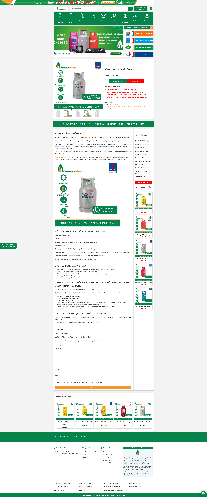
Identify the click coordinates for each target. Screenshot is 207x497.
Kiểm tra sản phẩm (106, 463)
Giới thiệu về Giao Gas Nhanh (89, 451)
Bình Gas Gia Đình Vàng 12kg (65, 422)
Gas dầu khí (110, 106)
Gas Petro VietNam (117, 106)
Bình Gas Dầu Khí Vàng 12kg (84, 422)
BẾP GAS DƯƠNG (93, 20)
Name (57, 369)
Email (57, 375)
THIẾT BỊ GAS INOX (147, 20)
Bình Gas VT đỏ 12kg (104, 422)
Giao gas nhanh (114, 108)
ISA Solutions (122, 495)
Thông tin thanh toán (107, 457)
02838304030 (101, 159)
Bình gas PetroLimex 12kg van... (143, 306)
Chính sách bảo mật (107, 451)
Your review (58, 348)
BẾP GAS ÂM (103, 20)
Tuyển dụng (84, 454)
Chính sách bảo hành (107, 460)
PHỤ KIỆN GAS (114, 20)
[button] (55, 84)
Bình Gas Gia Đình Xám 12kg (123, 422)
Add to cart (119, 81)
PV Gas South (87, 137)
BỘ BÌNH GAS (82, 20)
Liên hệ (82, 460)
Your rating (58, 345)
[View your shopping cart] (151, 8)
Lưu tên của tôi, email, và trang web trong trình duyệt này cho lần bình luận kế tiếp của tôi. (80, 382)
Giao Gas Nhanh (60, 157)
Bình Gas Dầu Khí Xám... (143, 259)
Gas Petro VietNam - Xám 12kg (128, 106)
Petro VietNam (121, 108)
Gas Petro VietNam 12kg (140, 106)
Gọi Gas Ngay (10, 244)
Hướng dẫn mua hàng (107, 454)
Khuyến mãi (84, 457)
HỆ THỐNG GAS (136, 20)
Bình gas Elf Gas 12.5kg (143, 235)
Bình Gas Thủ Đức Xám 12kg (142, 422)
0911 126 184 (96, 322)
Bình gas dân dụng (113, 104)
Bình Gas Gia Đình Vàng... (143, 211)
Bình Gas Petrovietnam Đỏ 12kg (143, 282)
